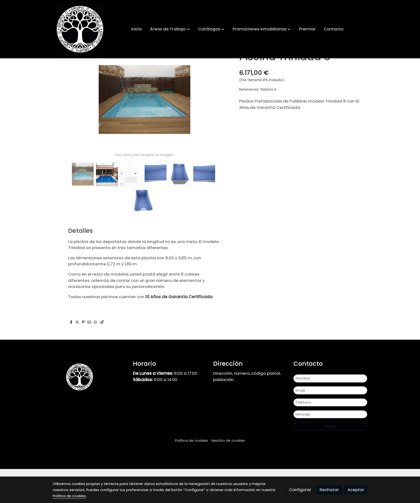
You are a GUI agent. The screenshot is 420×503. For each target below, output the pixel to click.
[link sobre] (90, 377)
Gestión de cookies (228, 440)
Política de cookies (191, 440)
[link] (80, 29)
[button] (170, 29)
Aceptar (356, 490)
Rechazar (329, 490)
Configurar (300, 490)
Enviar (330, 426)
